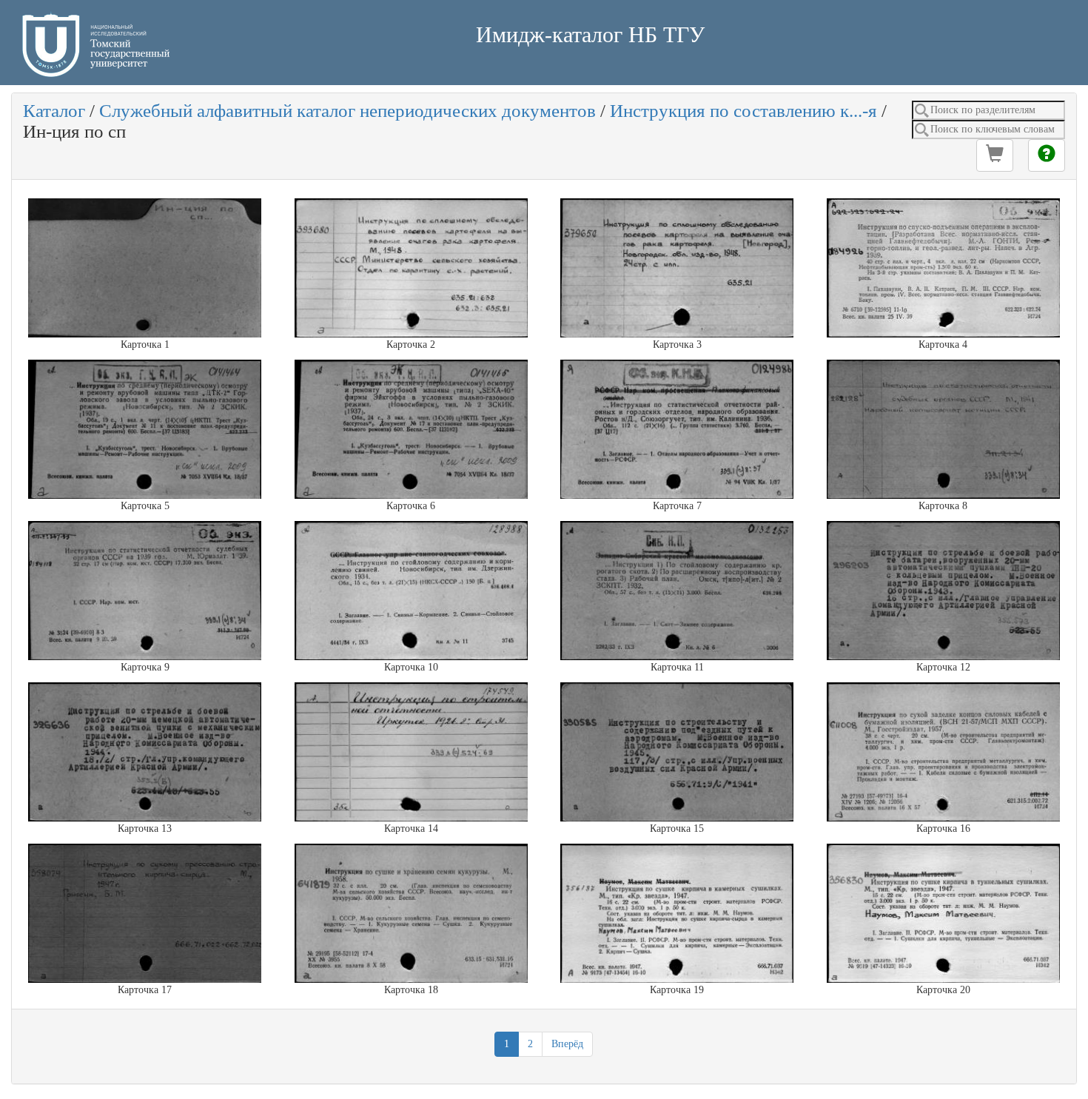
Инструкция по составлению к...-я (743, 111)
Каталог (54, 111)
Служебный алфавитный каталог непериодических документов (347, 111)
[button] (994, 155)
